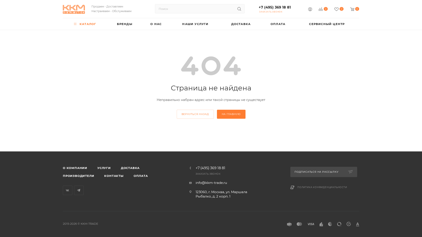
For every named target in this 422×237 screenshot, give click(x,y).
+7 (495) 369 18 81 (275, 7)
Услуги (104, 168)
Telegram (79, 190)
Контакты (113, 176)
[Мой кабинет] (310, 10)
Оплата (141, 176)
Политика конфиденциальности (322, 187)
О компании (75, 168)
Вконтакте (67, 190)
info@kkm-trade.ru (211, 183)
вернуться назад (195, 114)
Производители (78, 176)
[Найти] (239, 8)
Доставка (130, 168)
